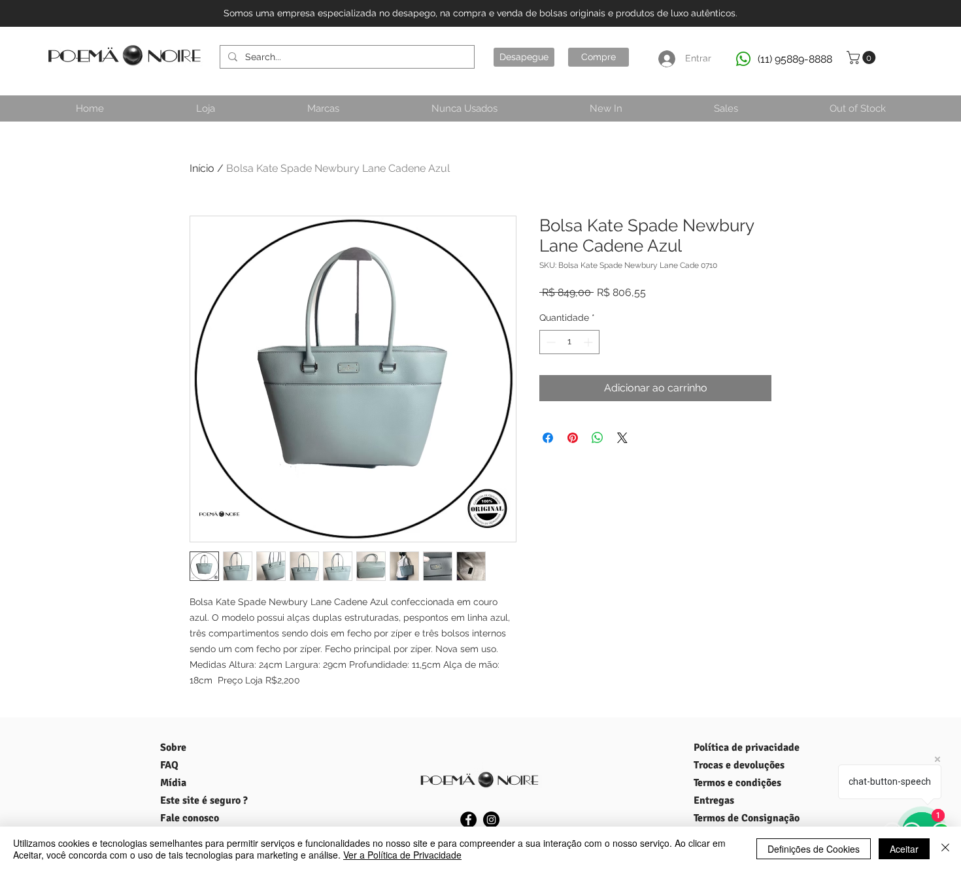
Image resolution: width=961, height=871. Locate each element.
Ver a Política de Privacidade (402, 854)
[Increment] (589, 342)
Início (202, 168)
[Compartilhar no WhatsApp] (597, 438)
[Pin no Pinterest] (573, 438)
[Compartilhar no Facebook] (548, 438)
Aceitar (904, 848)
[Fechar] (945, 849)
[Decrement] (549, 342)
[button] (863, 57)
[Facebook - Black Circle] (468, 820)
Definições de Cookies (813, 848)
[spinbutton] (569, 342)
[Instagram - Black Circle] (491, 820)
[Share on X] (622, 438)
